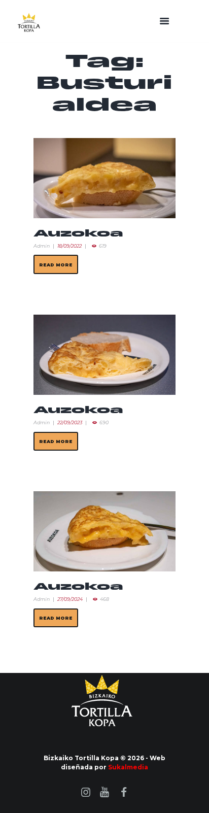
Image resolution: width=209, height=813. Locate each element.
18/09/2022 (69, 246)
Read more (56, 264)
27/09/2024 (70, 599)
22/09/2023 (69, 422)
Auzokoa (78, 234)
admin (41, 246)
